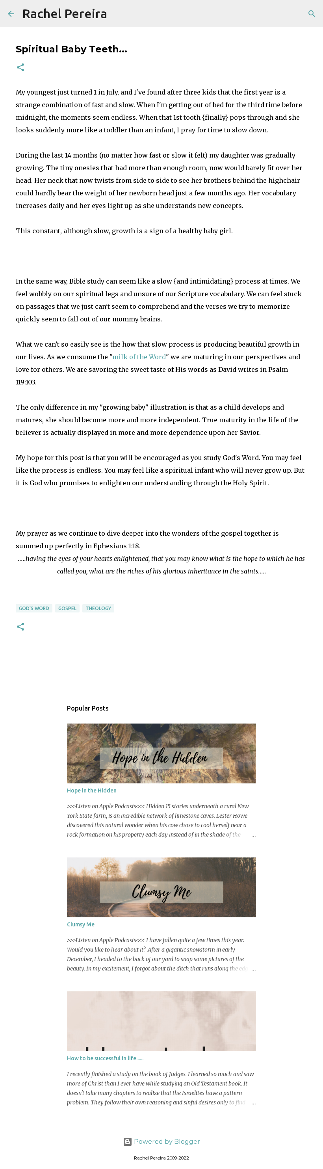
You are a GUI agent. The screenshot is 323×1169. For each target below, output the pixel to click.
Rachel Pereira (64, 13)
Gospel (67, 608)
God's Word (34, 608)
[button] (20, 68)
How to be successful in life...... (105, 1058)
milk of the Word (139, 357)
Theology (98, 608)
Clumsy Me (81, 924)
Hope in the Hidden (92, 790)
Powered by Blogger (166, 1141)
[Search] (118, 13)
